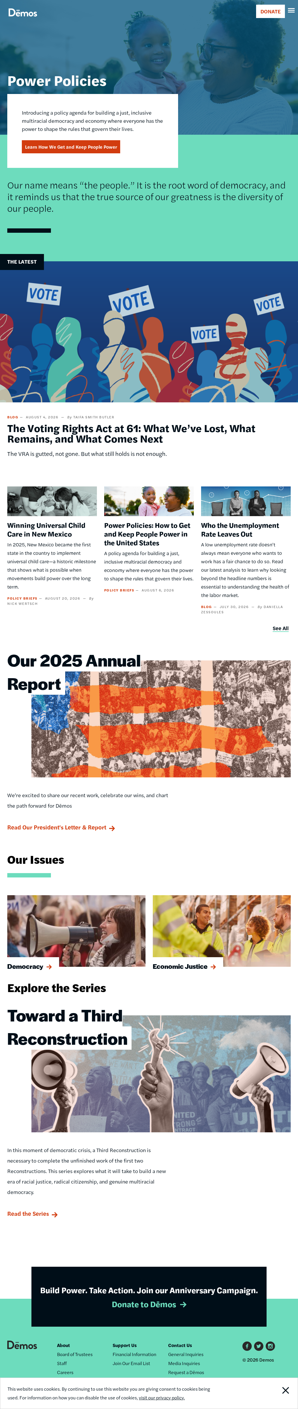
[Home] (22, 19)
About (63, 1345)
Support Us (125, 1345)
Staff (62, 1363)
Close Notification (269, 1393)
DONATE (270, 11)
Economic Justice (180, 966)
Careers (65, 1372)
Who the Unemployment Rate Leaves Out (240, 529)
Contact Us (180, 1345)
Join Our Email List (131, 1363)
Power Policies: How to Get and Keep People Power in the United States (147, 533)
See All (281, 628)
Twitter (258, 1346)
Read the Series (28, 1213)
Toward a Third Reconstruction (67, 1026)
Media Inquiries (184, 1363)
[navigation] (291, 10)
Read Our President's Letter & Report (56, 827)
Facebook (247, 1346)
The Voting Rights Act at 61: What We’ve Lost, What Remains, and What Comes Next (131, 433)
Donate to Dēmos (144, 1304)
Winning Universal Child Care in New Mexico (46, 529)
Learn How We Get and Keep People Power (71, 146)
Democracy (25, 966)
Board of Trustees (75, 1354)
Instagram (270, 1346)
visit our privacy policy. (162, 1397)
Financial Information (134, 1354)
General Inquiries (185, 1354)
